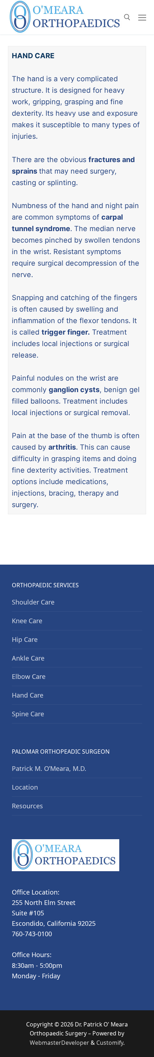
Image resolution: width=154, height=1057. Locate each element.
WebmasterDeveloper (59, 1043)
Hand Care (27, 695)
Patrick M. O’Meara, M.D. (49, 768)
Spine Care (28, 713)
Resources (27, 805)
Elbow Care (28, 676)
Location (25, 787)
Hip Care (25, 639)
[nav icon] (142, 17)
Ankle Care (28, 658)
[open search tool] (127, 17)
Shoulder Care (33, 602)
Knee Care (27, 620)
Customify (109, 1043)
